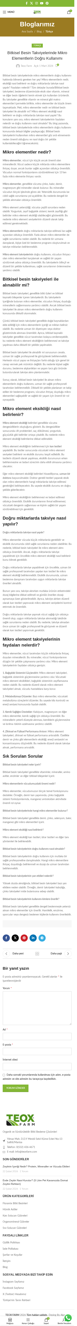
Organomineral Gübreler (16, 1222)
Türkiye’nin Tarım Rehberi (16, 1300)
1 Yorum (24, 1171)
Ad (5, 1029)
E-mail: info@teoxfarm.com (22, 1152)
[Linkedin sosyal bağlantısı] (33, 938)
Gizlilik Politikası (11, 1242)
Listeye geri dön (37, 953)
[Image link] (20, 1120)
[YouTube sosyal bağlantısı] (42, 3)
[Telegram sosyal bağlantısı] (42, 938)
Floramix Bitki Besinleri (15, 1203)
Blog (39, 31)
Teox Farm (26, 66)
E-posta (8, 1044)
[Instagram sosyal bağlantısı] (36, 3)
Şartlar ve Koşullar (12, 1255)
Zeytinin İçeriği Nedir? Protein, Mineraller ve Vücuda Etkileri (36, 1166)
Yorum (7, 988)
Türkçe (49, 31)
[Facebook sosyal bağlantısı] (27, 3)
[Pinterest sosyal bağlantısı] (47, 3)
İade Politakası (10, 1249)
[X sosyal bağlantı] (31, 3)
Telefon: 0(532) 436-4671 (21, 1147)
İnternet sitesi (10, 1060)
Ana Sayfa (27, 31)
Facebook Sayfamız (13, 1288)
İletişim (7, 1261)
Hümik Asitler (10, 1209)
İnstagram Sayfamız (13, 1282)
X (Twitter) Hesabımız (14, 1294)
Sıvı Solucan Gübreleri (15, 1228)
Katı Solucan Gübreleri (15, 1216)
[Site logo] (37, 12)
